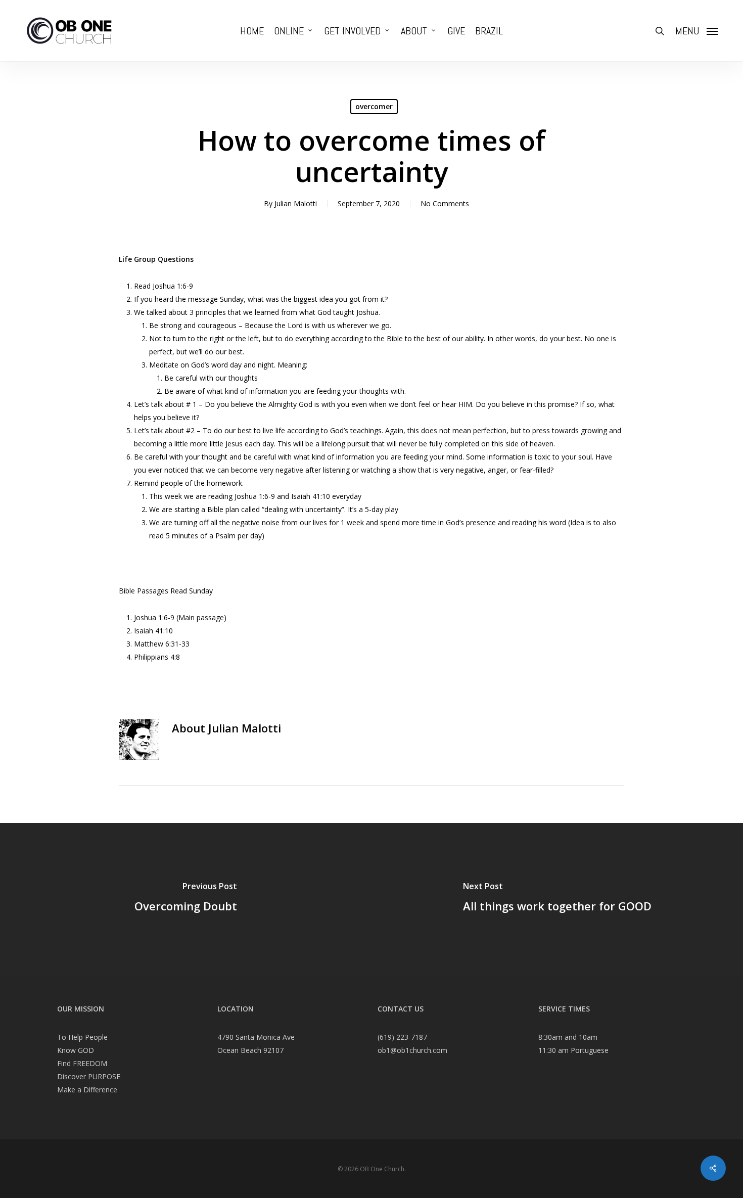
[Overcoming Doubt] (186, 899)
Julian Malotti (295, 203)
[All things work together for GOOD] (557, 899)
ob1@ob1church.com (412, 1050)
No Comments (445, 203)
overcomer (374, 106)
